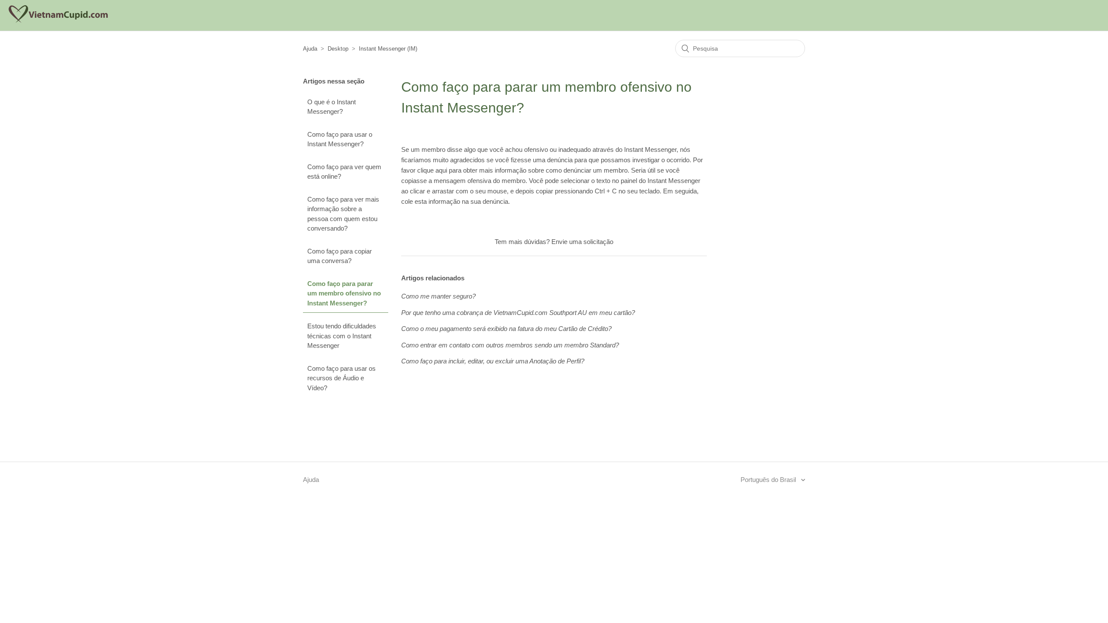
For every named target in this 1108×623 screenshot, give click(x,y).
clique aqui (432, 170)
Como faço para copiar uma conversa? (339, 256)
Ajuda (310, 48)
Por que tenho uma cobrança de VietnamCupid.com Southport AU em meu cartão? (518, 312)
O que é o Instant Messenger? (331, 107)
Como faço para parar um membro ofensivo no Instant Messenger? (344, 293)
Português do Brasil (769, 479)
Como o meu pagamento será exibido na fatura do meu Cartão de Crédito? (506, 328)
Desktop (338, 48)
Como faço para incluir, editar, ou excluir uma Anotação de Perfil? (492, 361)
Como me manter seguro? (438, 296)
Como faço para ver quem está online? (344, 171)
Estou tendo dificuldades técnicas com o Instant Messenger (341, 335)
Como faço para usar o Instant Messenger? (339, 139)
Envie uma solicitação (582, 241)
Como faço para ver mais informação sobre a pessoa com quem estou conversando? (343, 214)
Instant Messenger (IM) (388, 48)
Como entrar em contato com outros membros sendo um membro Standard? (510, 345)
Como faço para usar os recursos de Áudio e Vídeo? (341, 378)
